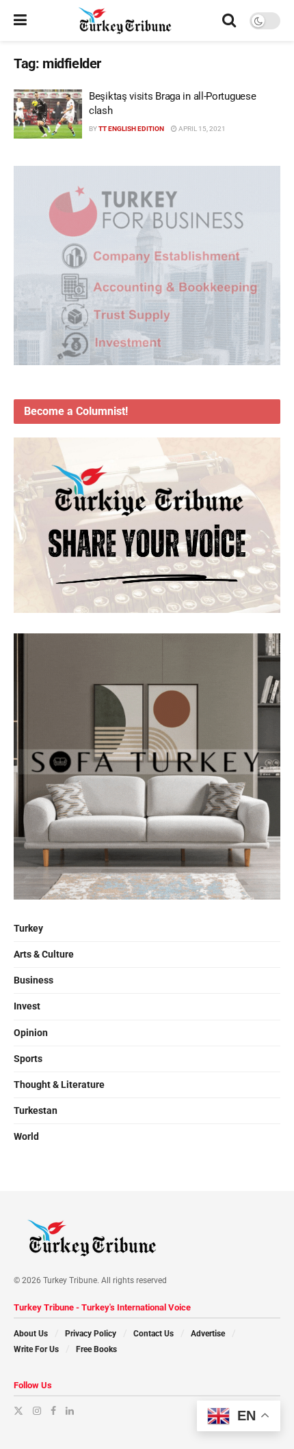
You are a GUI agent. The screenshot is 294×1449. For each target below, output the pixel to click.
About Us (31, 1333)
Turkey (28, 928)
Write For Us (36, 1349)
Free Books (96, 1349)
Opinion (31, 1032)
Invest (27, 1006)
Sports (28, 1058)
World (26, 1136)
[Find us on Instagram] (37, 1410)
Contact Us (153, 1333)
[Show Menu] (20, 20)
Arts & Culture (44, 954)
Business (33, 980)
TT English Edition (131, 128)
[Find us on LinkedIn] (70, 1410)
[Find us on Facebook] (53, 1410)
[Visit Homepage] (125, 20)
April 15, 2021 (201, 128)
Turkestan (35, 1110)
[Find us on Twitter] (18, 1410)
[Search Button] (229, 20)
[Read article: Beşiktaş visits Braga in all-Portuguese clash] (48, 114)
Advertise (208, 1333)
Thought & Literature (59, 1084)
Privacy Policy (90, 1333)
